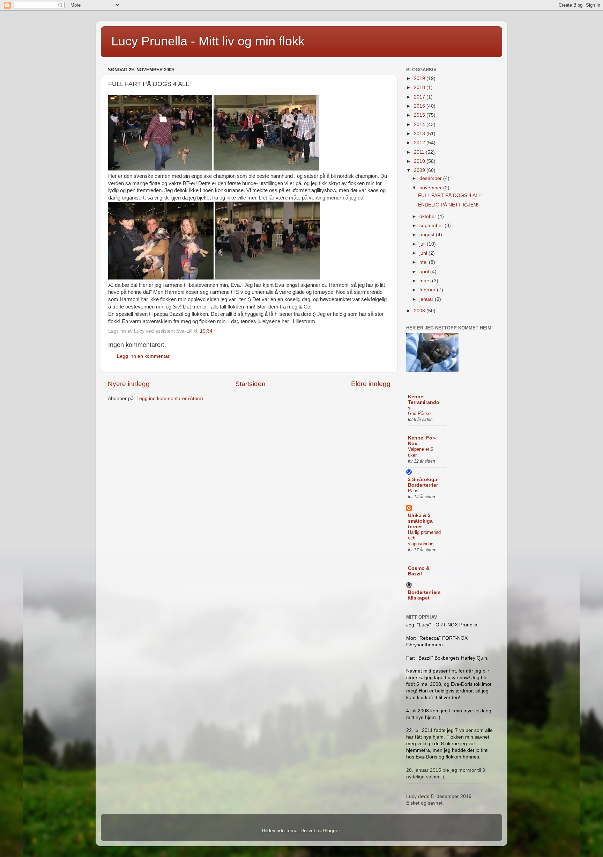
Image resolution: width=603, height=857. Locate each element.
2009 (420, 170)
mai (424, 262)
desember (431, 178)
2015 (420, 115)
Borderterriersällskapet (424, 595)
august (427, 234)
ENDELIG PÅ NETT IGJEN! (448, 205)
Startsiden (250, 383)
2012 (420, 142)
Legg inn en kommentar (143, 356)
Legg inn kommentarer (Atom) (169, 398)
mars (425, 280)
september (432, 225)
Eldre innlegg (370, 383)
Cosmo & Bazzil (419, 571)
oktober (428, 216)
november (431, 187)
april (424, 271)
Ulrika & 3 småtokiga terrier (420, 521)
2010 (420, 161)
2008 (420, 310)
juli (423, 244)
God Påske (419, 413)
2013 (420, 133)
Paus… (415, 490)
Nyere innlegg (129, 383)
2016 (420, 106)
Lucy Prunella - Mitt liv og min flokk (208, 41)
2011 (420, 152)
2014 (420, 124)
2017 (420, 97)
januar (427, 299)
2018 (420, 87)
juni (424, 253)
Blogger (331, 830)
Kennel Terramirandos (423, 402)
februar (428, 289)
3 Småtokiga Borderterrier (423, 482)
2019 (420, 78)
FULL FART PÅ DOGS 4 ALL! (450, 195)
